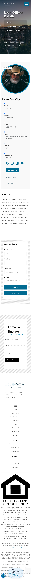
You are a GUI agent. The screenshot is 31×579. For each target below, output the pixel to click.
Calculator (15, 420)
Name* (7, 339)
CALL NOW (15, 293)
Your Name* (7, 250)
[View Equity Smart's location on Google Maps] (14, 397)
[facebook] (7, 163)
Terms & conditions (15, 444)
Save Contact (12, 177)
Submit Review (11, 360)
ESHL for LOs (15, 460)
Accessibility (15, 451)
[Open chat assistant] (3, 576)
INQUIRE (15, 287)
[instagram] (12, 163)
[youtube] (22, 163)
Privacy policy (15, 447)
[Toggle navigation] (26, 4)
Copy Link (11, 183)
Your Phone (7, 268)
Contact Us (15, 428)
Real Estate (15, 435)
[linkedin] (17, 163)
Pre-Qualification (15, 417)
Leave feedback (15, 575)
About (15, 424)
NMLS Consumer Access (18, 548)
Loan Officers (14, 26)
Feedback (15, 431)
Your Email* (7, 259)
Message (7, 353)
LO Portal (15, 463)
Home (9, 23)
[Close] (21, 573)
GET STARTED (12, 170)
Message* (7, 277)
